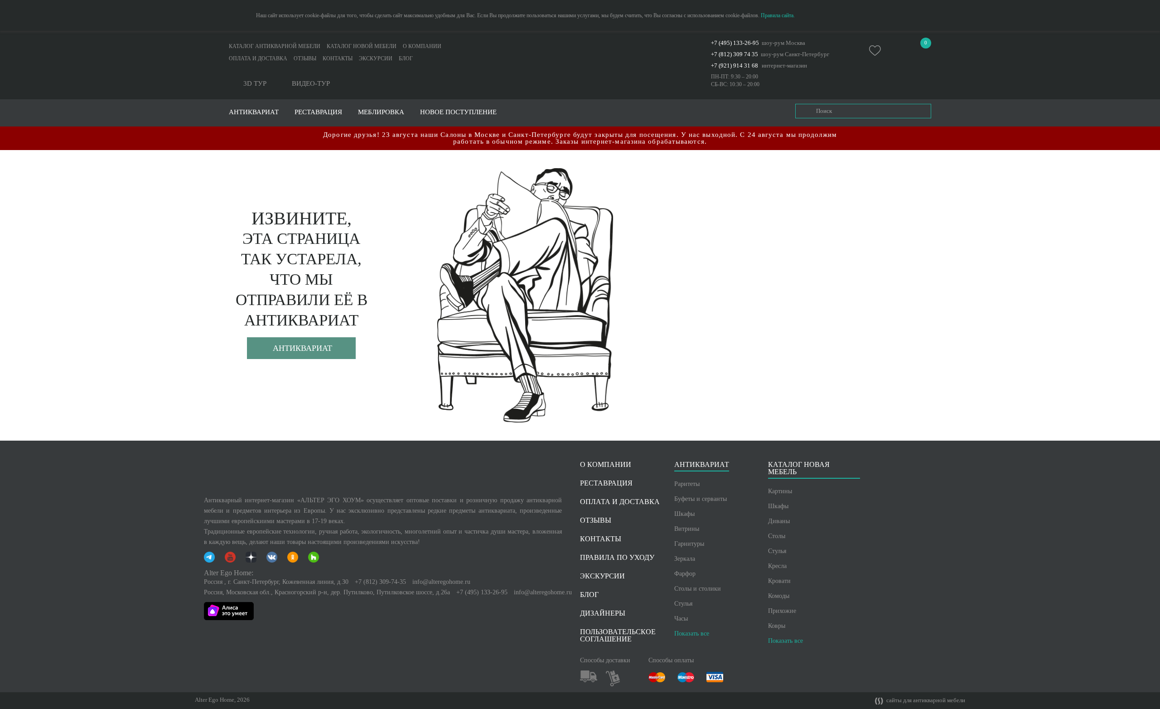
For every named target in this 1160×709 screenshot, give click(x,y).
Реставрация (318, 112)
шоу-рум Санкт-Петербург (795, 54)
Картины (780, 491)
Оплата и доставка (258, 58)
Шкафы (684, 513)
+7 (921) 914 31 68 (734, 65)
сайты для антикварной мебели (925, 700)
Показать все (691, 633)
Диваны (779, 521)
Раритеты (687, 484)
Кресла (777, 566)
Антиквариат (302, 348)
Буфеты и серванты (700, 498)
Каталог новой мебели (361, 46)
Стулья (683, 603)
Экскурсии (375, 58)
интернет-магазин (784, 65)
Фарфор (685, 573)
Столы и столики (697, 588)
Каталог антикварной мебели (274, 46)
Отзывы (305, 58)
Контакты (338, 58)
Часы (681, 618)
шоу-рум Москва (783, 43)
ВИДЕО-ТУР (311, 83)
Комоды (778, 595)
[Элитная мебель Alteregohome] (580, 52)
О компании (422, 46)
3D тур (254, 83)
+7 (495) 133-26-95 (735, 43)
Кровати (779, 581)
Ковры (776, 625)
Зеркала (684, 558)
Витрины (686, 528)
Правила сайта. (778, 15)
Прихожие (782, 610)
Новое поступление (458, 112)
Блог (406, 58)
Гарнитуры (689, 543)
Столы (776, 536)
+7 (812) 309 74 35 (734, 54)
